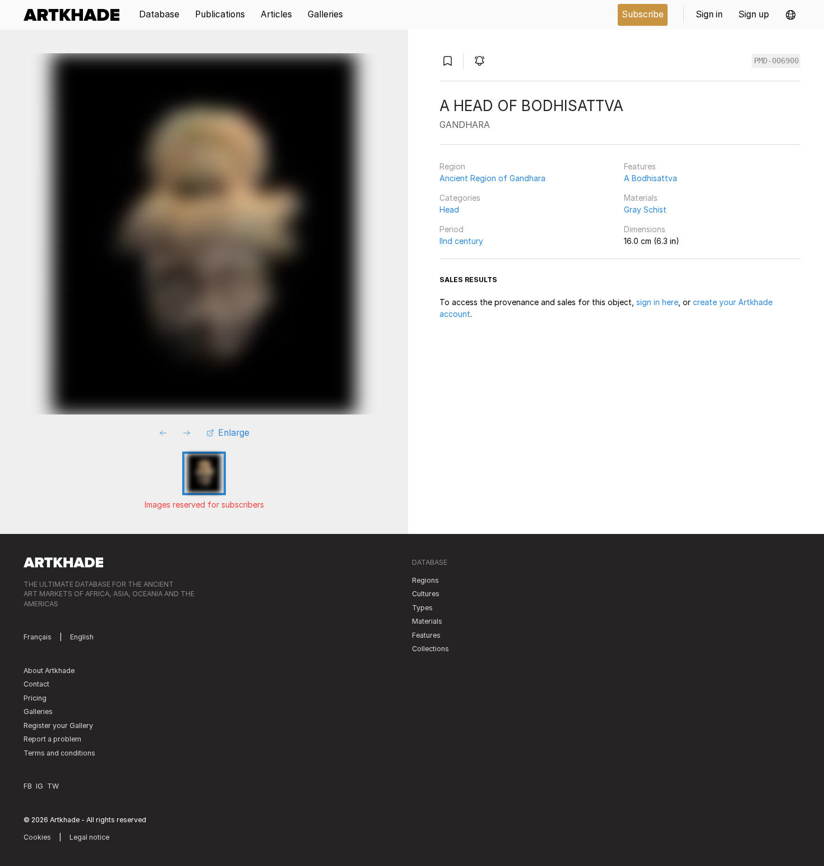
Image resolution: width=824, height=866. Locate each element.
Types (422, 608)
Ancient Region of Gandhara (492, 178)
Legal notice (89, 837)
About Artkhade (49, 670)
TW (53, 786)
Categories (459, 197)
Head (449, 209)
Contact (36, 684)
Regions (425, 580)
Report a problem (52, 739)
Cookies (37, 837)
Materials (641, 197)
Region (452, 166)
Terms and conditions (59, 753)
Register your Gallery (58, 725)
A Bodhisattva (650, 178)
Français (38, 637)
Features (640, 166)
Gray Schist (645, 209)
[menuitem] (75, 15)
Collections (430, 648)
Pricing (35, 698)
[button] (790, 15)
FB (28, 786)
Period (451, 229)
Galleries (38, 711)
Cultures (425, 593)
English (82, 637)
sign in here (657, 302)
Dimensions (644, 229)
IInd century (461, 241)
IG (39, 786)
